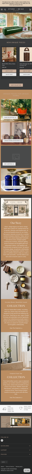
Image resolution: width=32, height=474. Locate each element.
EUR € (3, 462)
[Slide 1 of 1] (16, 26)
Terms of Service (10, 466)
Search (2, 466)
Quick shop (9, 74)
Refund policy (19, 466)
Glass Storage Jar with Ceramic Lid (26, 64)
